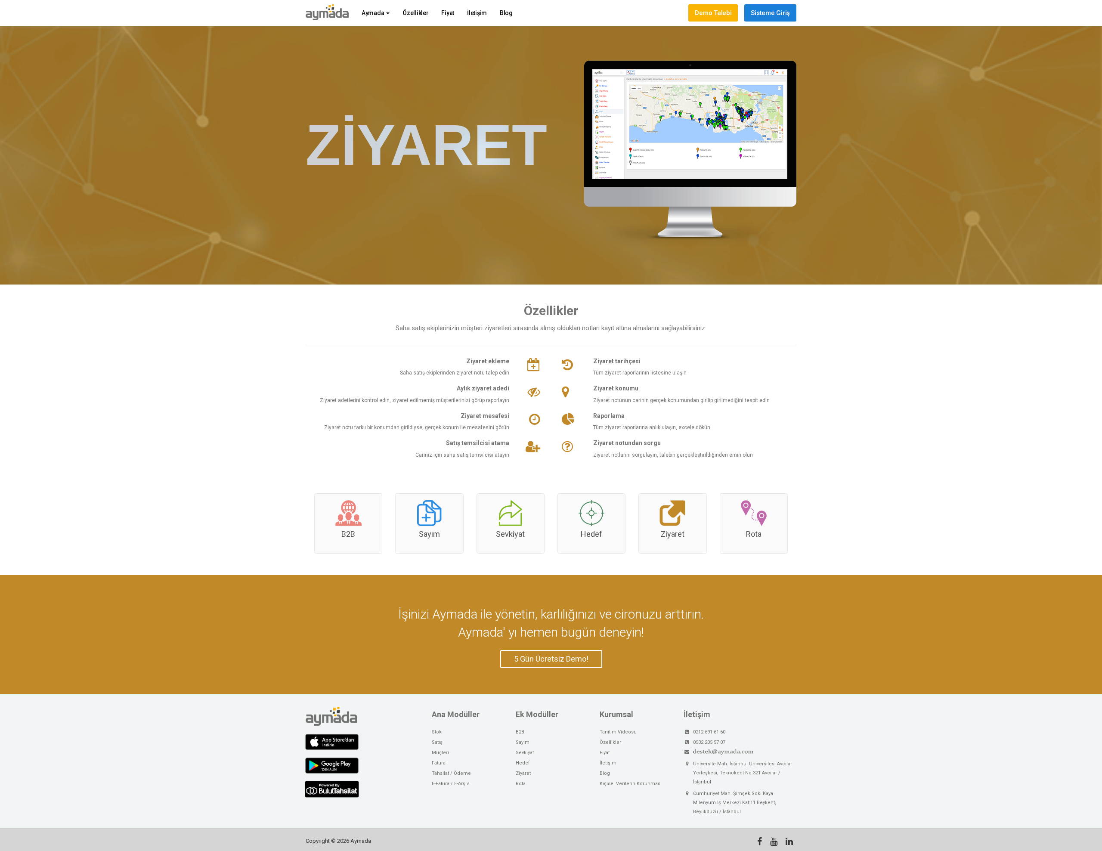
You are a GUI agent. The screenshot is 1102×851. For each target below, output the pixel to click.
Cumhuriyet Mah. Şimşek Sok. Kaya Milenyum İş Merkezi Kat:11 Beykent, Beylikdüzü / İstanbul (734, 802)
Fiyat (447, 12)
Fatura (439, 763)
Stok (437, 732)
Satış (437, 742)
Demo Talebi (713, 13)
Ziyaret (672, 533)
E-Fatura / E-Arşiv (450, 783)
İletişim (477, 12)
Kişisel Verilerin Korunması (631, 783)
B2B (348, 533)
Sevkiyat (510, 533)
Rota (753, 533)
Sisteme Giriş (770, 13)
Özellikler (415, 12)
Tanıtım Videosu (618, 732)
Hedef (591, 533)
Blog (506, 12)
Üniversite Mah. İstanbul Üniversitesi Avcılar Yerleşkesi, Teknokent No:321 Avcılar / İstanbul (742, 773)
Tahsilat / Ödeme (451, 773)
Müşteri (440, 752)
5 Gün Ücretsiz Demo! (551, 658)
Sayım (429, 533)
